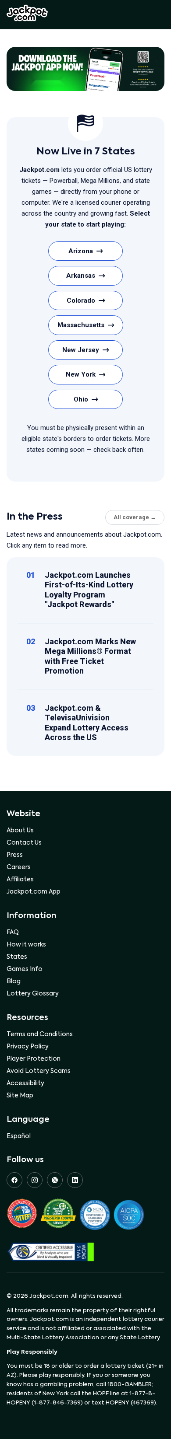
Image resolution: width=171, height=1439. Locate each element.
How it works (26, 945)
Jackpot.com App (34, 892)
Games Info (25, 969)
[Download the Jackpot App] (85, 69)
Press (15, 855)
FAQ (13, 932)
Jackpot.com (27, 13)
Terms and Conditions (40, 1034)
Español (19, 1136)
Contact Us (24, 843)
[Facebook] (14, 1180)
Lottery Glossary (33, 994)
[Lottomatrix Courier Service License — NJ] (58, 1214)
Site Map (20, 1096)
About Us (20, 831)
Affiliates (20, 880)
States (17, 957)
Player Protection (34, 1059)
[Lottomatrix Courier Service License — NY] (22, 1215)
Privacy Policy (28, 1047)
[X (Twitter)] (55, 1180)
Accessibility (25, 1083)
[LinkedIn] (75, 1180)
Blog (14, 981)
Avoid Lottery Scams (39, 1071)
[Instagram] (35, 1180)
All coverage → (135, 517)
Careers (19, 867)
